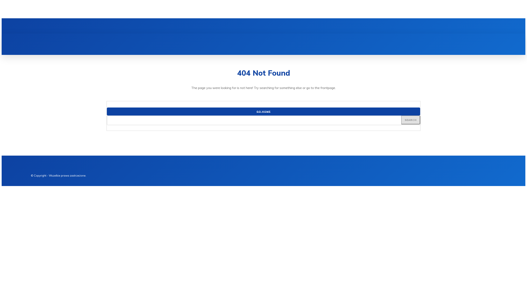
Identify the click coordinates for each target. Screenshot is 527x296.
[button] (455, 38)
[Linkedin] (51, 25)
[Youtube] (65, 25)
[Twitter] (58, 25)
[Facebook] (44, 25)
